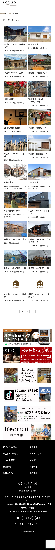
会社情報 (7, 467)
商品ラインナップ (11, 454)
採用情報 (34, 467)
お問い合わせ (9, 473)
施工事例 (34, 447)
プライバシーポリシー (27, 524)
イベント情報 (9, 460)
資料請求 (34, 473)
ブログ (33, 460)
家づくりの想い (10, 447)
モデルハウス (36, 454)
